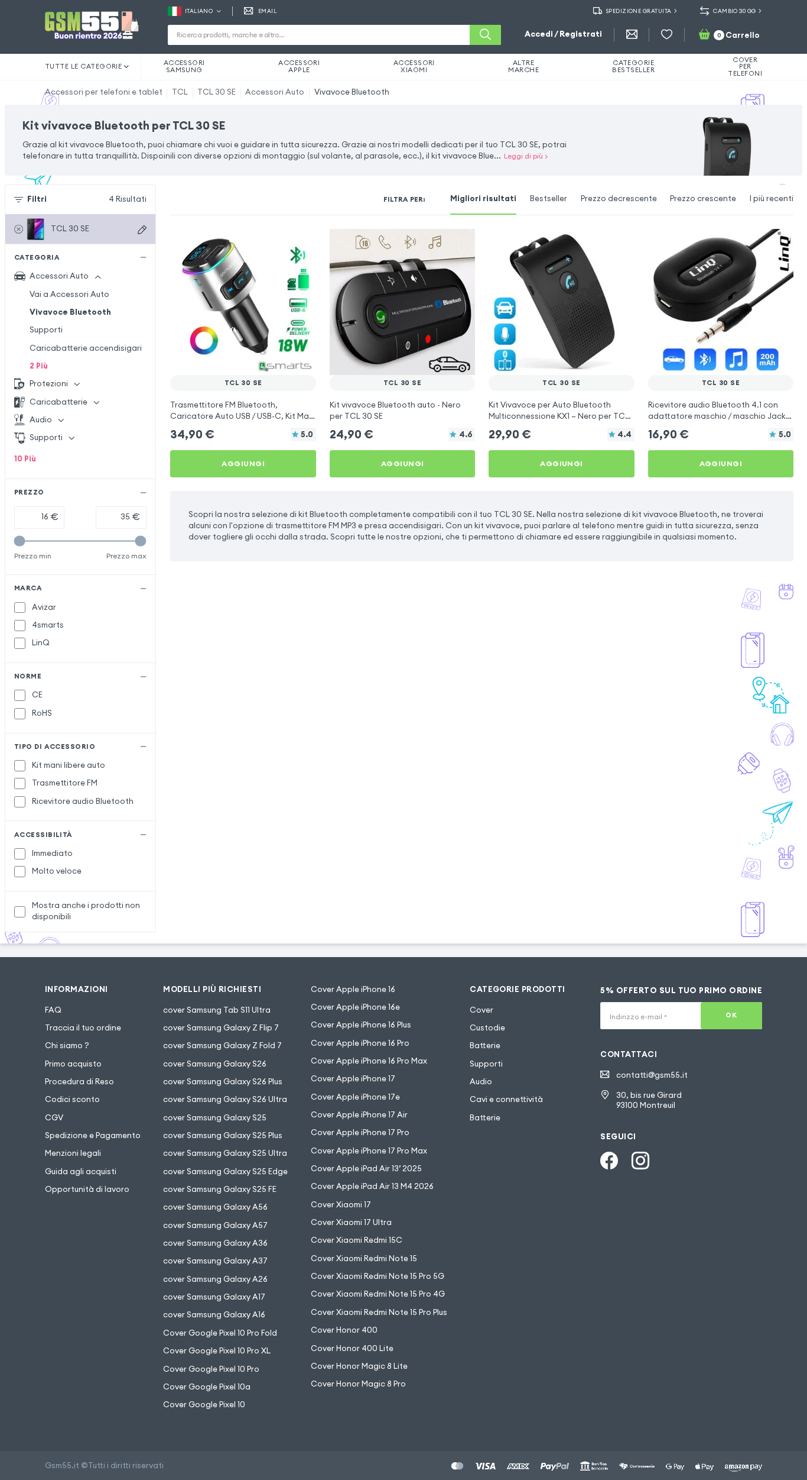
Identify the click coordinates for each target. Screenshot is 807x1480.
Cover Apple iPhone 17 (353, 1079)
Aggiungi (243, 463)
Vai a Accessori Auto (69, 294)
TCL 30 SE (216, 92)
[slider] (19, 541)
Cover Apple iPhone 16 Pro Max (369, 1061)
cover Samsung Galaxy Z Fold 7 (222, 1045)
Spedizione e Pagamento (93, 1135)
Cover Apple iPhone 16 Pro (360, 1043)
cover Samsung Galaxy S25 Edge (225, 1171)
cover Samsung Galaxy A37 (215, 1261)
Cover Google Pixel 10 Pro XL (217, 1351)
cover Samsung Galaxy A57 (215, 1225)
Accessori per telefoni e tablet (103, 92)
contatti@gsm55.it (652, 1075)
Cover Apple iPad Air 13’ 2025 (366, 1169)
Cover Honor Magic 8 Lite (359, 1366)
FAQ (53, 1010)
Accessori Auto (274, 92)
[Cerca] (485, 35)
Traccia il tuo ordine (83, 1028)
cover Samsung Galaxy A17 (214, 1297)
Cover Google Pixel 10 (204, 1405)
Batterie (485, 1045)
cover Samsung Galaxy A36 (215, 1243)
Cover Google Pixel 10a (206, 1387)
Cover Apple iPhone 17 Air (359, 1115)
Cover (481, 1010)
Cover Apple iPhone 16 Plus (361, 1025)
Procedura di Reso (79, 1082)
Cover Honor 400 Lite (352, 1348)
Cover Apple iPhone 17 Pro (360, 1132)
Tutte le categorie (83, 66)
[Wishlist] (666, 34)
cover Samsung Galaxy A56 (215, 1207)
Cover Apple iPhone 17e (355, 1097)
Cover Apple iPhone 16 (353, 989)
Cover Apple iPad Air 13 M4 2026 (372, 1186)
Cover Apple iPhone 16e (355, 1007)
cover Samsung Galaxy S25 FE (219, 1189)
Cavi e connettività (506, 1099)
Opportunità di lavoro (87, 1189)
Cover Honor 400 (344, 1330)
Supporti (46, 330)
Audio (481, 1082)
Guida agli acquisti (80, 1171)
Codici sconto (72, 1099)
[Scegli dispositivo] (142, 229)
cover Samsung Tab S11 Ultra (217, 1010)
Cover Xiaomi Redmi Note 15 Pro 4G (378, 1294)
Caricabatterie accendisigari (86, 348)
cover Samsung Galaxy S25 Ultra (225, 1153)
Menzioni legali (73, 1153)
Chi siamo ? (67, 1045)
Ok (731, 1015)
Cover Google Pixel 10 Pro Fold (220, 1333)
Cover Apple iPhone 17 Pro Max (369, 1151)
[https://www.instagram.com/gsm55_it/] (640, 1160)
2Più (39, 366)
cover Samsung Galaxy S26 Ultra (225, 1099)
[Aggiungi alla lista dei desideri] (299, 245)
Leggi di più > (526, 155)
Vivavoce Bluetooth (351, 92)
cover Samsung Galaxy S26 (214, 1064)
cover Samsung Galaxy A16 (214, 1315)
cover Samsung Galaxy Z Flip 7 (221, 1028)
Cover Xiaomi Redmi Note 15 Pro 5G (377, 1276)
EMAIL (267, 11)
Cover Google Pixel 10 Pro (211, 1369)
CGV (54, 1118)
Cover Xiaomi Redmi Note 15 (364, 1258)
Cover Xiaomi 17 (341, 1205)
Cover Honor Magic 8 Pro (358, 1384)
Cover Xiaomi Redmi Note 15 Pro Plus (379, 1312)
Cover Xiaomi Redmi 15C (356, 1240)
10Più (25, 459)
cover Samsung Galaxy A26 (215, 1279)
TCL (180, 92)
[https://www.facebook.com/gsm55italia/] (609, 1160)
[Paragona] (277, 245)
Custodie (487, 1028)
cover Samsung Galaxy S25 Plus (222, 1135)
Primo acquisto (73, 1064)
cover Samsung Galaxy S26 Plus (222, 1082)
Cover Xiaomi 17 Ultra (351, 1222)
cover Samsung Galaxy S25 (214, 1118)
